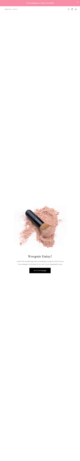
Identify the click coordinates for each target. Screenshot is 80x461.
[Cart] (72, 9)
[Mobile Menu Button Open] (76, 9)
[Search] (69, 9)
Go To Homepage (40, 270)
